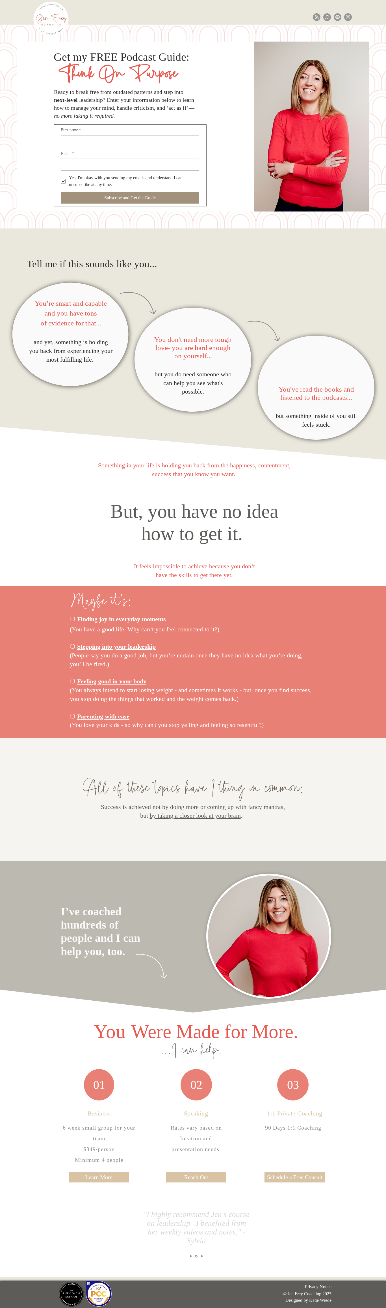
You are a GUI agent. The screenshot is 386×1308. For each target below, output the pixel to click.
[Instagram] (348, 17)
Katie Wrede (320, 1300)
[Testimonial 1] (191, 1256)
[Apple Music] (327, 17)
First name (71, 130)
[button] (98, 1177)
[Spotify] (337, 17)
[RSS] (316, 17)
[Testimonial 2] (196, 1256)
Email (67, 154)
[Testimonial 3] (202, 1256)
